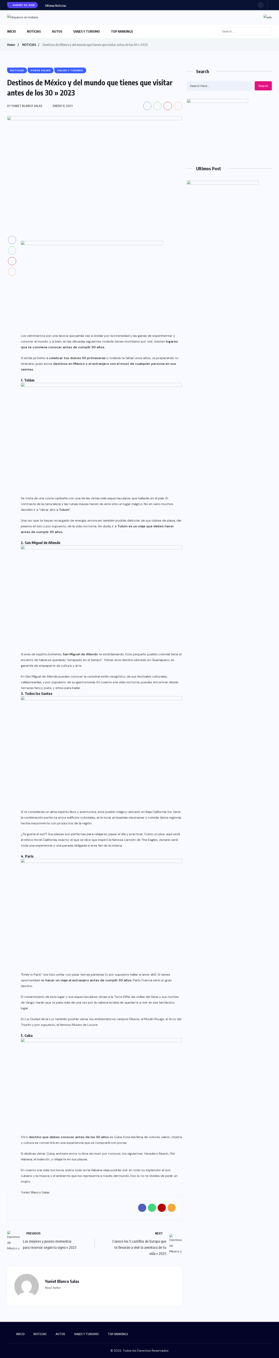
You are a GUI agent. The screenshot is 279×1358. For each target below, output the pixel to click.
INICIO (11, 31)
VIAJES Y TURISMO (86, 31)
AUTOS (57, 31)
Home (11, 45)
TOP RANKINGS (122, 31)
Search (263, 86)
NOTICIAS (34, 31)
